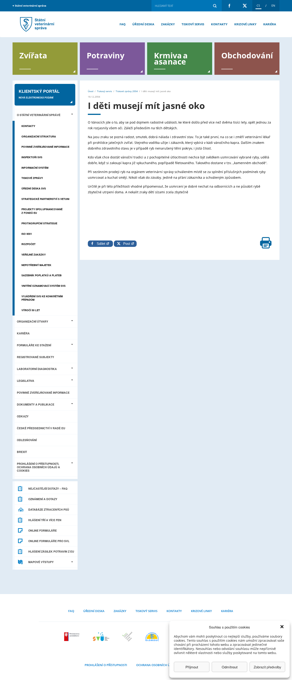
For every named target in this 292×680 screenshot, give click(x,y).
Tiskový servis (193, 24)
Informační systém (34, 167)
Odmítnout (229, 666)
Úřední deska (143, 24)
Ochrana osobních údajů (156, 665)
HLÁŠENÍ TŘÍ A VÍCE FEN (44, 520)
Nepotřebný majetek (36, 265)
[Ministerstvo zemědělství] (72, 636)
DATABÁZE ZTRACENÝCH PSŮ (48, 509)
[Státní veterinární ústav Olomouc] (152, 636)
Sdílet (101, 244)
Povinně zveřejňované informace (45, 146)
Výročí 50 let (30, 310)
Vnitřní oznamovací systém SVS (43, 285)
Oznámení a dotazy (42, 499)
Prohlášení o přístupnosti (106, 665)
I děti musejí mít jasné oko (36, 24)
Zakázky (168, 24)
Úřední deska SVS (33, 188)
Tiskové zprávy (32, 178)
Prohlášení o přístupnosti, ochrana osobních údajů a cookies (38, 467)
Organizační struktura (38, 136)
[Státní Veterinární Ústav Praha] (127, 636)
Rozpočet (28, 244)
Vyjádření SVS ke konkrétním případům (42, 298)
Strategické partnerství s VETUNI (45, 199)
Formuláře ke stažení (34, 345)
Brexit (22, 452)
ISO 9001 (26, 233)
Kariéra (269, 24)
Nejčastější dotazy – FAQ (47, 488)
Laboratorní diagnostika (37, 369)
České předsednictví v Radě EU (41, 428)
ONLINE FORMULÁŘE (42, 530)
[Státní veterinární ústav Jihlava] (101, 636)
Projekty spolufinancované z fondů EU (42, 211)
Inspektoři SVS (31, 157)
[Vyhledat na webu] (215, 5)
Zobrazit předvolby (267, 666)
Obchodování (247, 55)
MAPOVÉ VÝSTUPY (41, 562)
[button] (282, 627)
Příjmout (191, 666)
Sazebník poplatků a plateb (41, 275)
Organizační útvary (32, 321)
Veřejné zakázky (33, 254)
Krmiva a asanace (171, 58)
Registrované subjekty (35, 357)
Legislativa (25, 381)
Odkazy (23, 416)
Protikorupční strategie (39, 223)
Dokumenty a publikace (35, 404)
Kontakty (219, 24)
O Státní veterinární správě (38, 115)
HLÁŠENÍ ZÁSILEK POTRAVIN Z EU (51, 551)
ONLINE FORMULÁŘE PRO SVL (48, 541)
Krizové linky (245, 24)
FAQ (122, 24)
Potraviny (105, 55)
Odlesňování (27, 440)
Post (125, 244)
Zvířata (33, 55)
